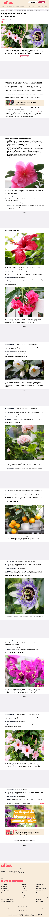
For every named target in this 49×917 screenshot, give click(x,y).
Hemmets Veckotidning (42, 897)
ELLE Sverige (10, 912)
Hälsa (23, 888)
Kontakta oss (39, 886)
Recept (28, 908)
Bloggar (34, 6)
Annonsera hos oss (41, 888)
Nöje (23, 897)
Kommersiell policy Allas (7, 901)
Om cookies (4, 892)
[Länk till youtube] (7, 881)
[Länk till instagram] (5, 881)
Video (29, 6)
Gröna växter (30, 10)
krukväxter (38, 112)
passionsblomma (24, 840)
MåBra (25, 908)
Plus (46, 6)
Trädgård (9, 6)
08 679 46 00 (39, 915)
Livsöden (3, 6)
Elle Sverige (6, 908)
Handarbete (23, 6)
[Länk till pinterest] (10, 881)
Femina (21, 908)
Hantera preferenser (6, 895)
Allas (37, 892)
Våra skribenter (5, 890)
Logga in (42, 2)
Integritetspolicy (5, 897)
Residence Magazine (40, 908)
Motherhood (33, 908)
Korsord (9, 10)
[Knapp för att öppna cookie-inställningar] (47, 2)
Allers (37, 895)
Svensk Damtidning (16, 908)
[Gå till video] (42, 804)
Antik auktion (39, 901)
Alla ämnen (4, 888)
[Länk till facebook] (2, 881)
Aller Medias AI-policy (7, 899)
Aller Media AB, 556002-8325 (18, 915)
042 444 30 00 (20, 914)
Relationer (16, 6)
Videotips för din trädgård (20, 10)
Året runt (38, 899)
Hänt (11, 908)
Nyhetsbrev (4, 886)
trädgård (3, 19)
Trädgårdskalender (39, 10)
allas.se (42, 914)
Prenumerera (33, 2)
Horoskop (40, 6)
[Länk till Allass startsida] (15, 2)
